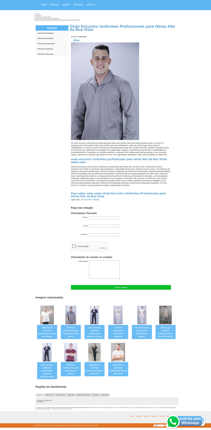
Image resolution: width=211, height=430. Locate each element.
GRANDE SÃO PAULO (83, 395)
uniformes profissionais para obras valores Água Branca (71, 332)
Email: (86, 226)
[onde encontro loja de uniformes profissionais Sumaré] (142, 315)
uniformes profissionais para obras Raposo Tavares (70, 369)
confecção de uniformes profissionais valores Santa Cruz (94, 369)
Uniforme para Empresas (45, 33)
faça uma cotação (91, 199)
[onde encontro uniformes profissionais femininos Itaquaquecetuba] (47, 352)
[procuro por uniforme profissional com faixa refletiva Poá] (165, 315)
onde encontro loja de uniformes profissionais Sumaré (142, 332)
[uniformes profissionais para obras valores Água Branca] (71, 315)
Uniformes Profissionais (45, 54)
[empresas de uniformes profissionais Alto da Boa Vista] (118, 352)
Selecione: (40, 395)
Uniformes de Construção (45, 44)
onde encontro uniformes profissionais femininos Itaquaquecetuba (47, 371)
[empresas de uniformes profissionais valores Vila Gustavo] (47, 315)
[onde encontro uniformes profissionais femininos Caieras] (94, 315)
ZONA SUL (70, 395)
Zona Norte (105, 395)
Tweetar (76, 40)
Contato (90, 5)
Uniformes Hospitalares (45, 49)
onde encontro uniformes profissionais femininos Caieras (94, 332)
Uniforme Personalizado (45, 38)
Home (43, 5)
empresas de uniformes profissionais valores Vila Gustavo (47, 332)
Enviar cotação (121, 287)
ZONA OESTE (60, 395)
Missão (66, 5)
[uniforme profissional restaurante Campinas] (118, 315)
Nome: (86, 217)
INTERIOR (95, 395)
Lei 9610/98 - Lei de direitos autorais (62, 409)
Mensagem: (84, 261)
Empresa (54, 5)
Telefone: (85, 234)
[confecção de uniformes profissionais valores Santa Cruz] (94, 352)
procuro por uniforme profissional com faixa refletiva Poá (165, 332)
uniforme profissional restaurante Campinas (118, 332)
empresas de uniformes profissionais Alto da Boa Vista (118, 369)
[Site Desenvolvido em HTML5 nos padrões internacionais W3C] (158, 425)
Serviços (78, 5)
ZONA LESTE (49, 395)
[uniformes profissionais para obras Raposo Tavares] (71, 352)
